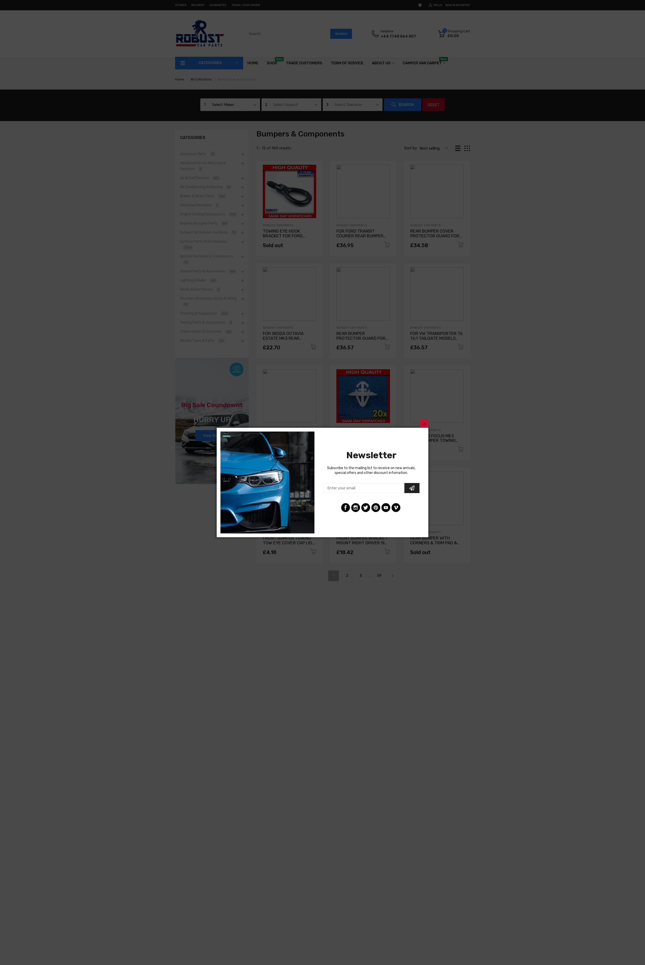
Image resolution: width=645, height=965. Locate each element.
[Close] (424, 424)
